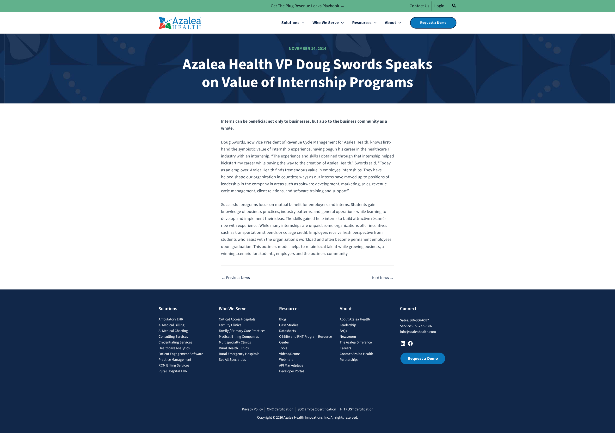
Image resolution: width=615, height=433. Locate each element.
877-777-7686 (422, 326)
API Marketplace (291, 365)
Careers (345, 348)
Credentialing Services (175, 342)
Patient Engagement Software (181, 353)
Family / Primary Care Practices (242, 330)
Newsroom (348, 336)
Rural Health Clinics (234, 348)
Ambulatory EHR (171, 319)
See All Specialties (232, 359)
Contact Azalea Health (356, 353)
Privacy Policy (252, 409)
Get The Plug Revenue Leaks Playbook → (307, 6)
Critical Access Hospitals (237, 319)
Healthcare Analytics (174, 348)
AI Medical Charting (173, 330)
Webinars (286, 359)
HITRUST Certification (356, 409)
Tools (283, 348)
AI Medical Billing (171, 325)
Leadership (348, 325)
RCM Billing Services (174, 365)
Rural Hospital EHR (173, 371)
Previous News (235, 278)
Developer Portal (291, 371)
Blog (282, 319)
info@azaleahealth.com (418, 331)
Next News (383, 278)
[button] (454, 6)
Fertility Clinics (230, 325)
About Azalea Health (355, 319)
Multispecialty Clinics (235, 342)
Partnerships (349, 359)
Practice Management (175, 359)
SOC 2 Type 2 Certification (316, 409)
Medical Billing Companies (239, 336)
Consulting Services (173, 336)
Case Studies (288, 325)
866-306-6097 (419, 320)
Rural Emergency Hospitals (239, 353)
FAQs (343, 330)
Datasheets (287, 330)
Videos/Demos (289, 353)
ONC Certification (280, 409)
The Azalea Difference (356, 342)
